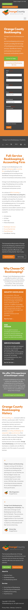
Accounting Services (9, 229)
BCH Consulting (15, 192)
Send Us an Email (8, 256)
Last (7, 77)
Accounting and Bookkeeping (12, 587)
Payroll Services (8, 231)
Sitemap (12, 607)
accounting (10, 431)
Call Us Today (20, 256)
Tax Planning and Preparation (12, 589)
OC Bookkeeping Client (10, 579)
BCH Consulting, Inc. (7, 418)
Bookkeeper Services (9, 227)
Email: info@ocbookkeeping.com (10, 7)
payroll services (15, 433)
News (12, 577)
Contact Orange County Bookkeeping (14, 395)
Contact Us (18, 607)
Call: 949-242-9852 (7, 4)
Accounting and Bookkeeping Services (14, 64)
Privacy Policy (6, 607)
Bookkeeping (7, 577)
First (7, 72)
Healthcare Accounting (10, 591)
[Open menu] (25, 18)
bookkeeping (12, 41)
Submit (8, 127)
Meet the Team (8, 575)
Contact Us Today (11, 58)
